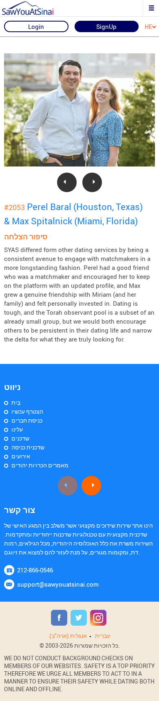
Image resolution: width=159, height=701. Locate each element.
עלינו (17, 429)
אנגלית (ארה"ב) (68, 636)
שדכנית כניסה (27, 447)
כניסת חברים (26, 420)
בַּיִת (15, 402)
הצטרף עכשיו (27, 411)
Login (36, 26)
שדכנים (20, 438)
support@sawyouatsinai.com (58, 584)
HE (148, 27)
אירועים (20, 456)
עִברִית (102, 636)
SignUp (106, 26)
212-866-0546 (35, 570)
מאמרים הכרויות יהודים (39, 465)
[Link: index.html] (34, 8)
